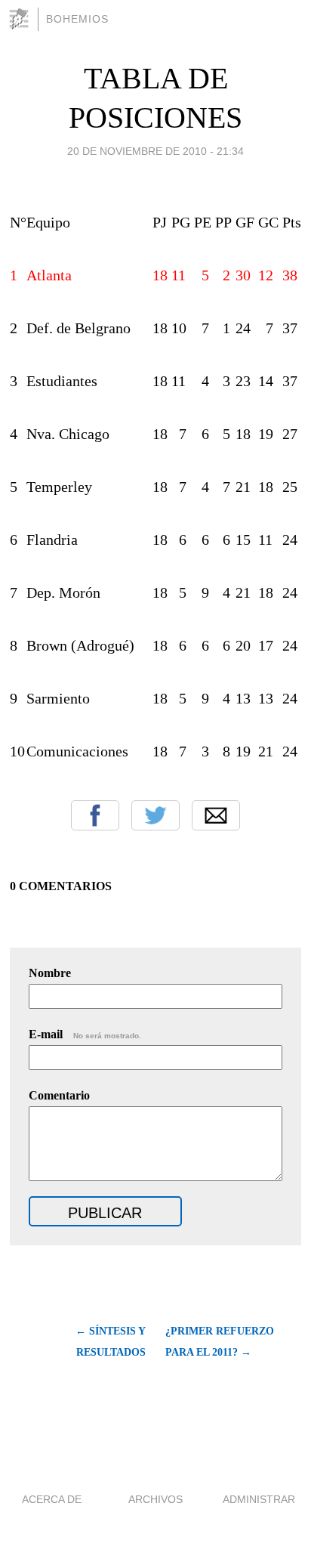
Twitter (155, 815)
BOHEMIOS (77, 19)
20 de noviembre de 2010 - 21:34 (155, 151)
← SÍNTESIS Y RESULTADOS (110, 1341)
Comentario (59, 1095)
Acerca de (52, 1499)
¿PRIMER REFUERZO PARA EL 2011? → (219, 1341)
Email (216, 815)
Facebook (95, 815)
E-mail (85, 1034)
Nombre (50, 972)
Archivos (155, 1499)
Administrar (259, 1499)
